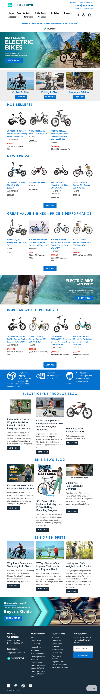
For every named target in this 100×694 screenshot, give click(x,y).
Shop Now (21, 97)
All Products (35, 644)
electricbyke (16, 691)
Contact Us (56, 641)
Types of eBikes (36, 662)
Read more (14, 448)
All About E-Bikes (37, 653)
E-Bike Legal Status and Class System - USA (38, 673)
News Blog (35, 650)
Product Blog (36, 647)
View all (50, 205)
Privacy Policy (57, 650)
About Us (55, 637)
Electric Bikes (36, 641)
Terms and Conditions (60, 667)
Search (33, 637)
